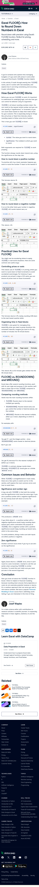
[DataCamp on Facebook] (2, 857)
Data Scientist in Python (8, 827)
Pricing (3, 755)
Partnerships (5, 739)
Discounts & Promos (27, 758)
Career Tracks (25, 728)
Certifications (25, 736)
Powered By (25, 131)
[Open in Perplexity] (35, 47)
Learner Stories (25, 763)
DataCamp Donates (27, 769)
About (3, 728)
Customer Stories (6, 763)
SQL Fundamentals (26, 804)
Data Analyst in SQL (7, 824)
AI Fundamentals (26, 801)
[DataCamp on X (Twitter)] (8, 857)
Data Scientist (25, 830)
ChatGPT (4, 793)
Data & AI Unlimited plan (8, 761)
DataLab (23, 745)
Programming (25, 785)
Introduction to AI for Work (9, 815)
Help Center (5, 742)
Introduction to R (6, 806)
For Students (24, 755)
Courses (23, 733)
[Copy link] (3, 630)
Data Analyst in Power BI (8, 833)
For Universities (25, 766)
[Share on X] (19, 630)
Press (3, 730)
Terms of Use (4, 879)
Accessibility (25, 875)
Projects (23, 739)
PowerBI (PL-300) (26, 835)
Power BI (4, 788)
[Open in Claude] (30, 47)
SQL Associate (25, 827)
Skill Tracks (24, 730)
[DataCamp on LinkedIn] (14, 857)
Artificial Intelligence (7, 785)
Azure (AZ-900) (25, 838)
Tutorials (10, 18)
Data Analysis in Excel (8, 812)
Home (3, 18)
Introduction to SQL (7, 804)
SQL (2, 782)
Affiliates (4, 736)
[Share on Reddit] (15, 630)
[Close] (36, 3)
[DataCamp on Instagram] (26, 857)
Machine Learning (26, 779)
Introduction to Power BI (8, 809)
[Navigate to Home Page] (7, 8)
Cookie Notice (14, 872)
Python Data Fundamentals (29, 806)
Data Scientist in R (6, 830)
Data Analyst (25, 824)
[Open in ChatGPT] (25, 47)
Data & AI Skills (6, 752)
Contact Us (4, 745)
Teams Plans (5, 758)
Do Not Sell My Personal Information (10, 875)
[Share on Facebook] (11, 630)
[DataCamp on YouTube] (20, 857)
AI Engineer (24, 833)
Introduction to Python (8, 801)
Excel (17, 18)
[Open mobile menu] (36, 8)
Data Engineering (26, 782)
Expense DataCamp (27, 761)
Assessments (25, 742)
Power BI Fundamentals (28, 809)
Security (32, 875)
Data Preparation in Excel (14, 647)
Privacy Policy (5, 872)
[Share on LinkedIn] (7, 630)
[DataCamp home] (14, 853)
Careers (3, 733)
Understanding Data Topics (29, 817)
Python (3, 776)
